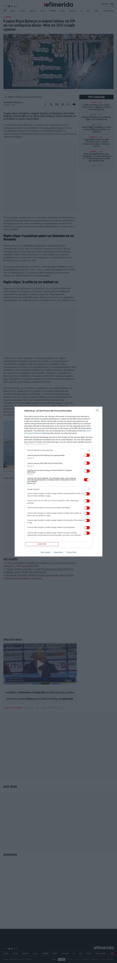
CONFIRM (42, 544)
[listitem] (58, 450)
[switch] (87, 455)
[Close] (98, 411)
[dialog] (58, 482)
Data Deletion (46, 552)
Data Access (58, 552)
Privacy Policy (71, 552)
